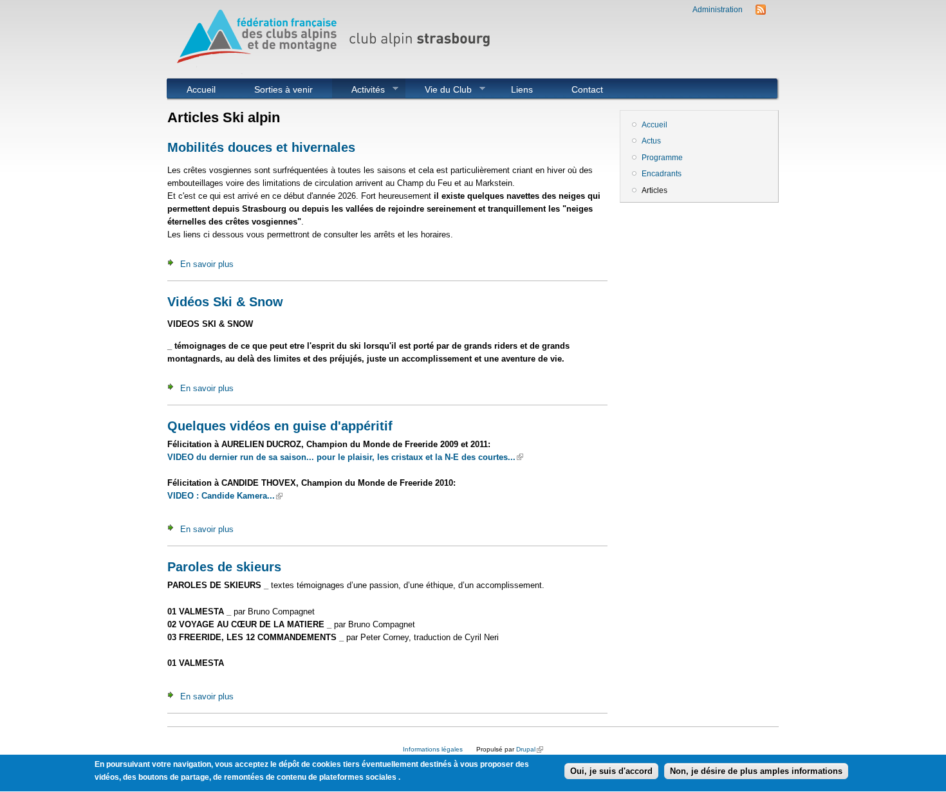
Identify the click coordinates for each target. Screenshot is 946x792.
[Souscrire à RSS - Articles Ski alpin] (761, 12)
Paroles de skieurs (224, 567)
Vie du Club (438, 89)
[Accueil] (338, 71)
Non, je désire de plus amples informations (756, 771)
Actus (651, 140)
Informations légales (433, 749)
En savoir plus (207, 264)
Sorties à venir (283, 89)
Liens (522, 89)
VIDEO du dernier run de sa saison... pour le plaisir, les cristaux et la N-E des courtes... (345, 457)
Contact (587, 89)
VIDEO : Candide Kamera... (225, 496)
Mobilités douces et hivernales (261, 147)
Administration (717, 9)
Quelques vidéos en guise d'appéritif (280, 426)
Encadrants (662, 173)
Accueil (201, 89)
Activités (358, 89)
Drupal (529, 749)
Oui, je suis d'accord (611, 771)
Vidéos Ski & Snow (225, 302)
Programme (662, 157)
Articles (654, 190)
